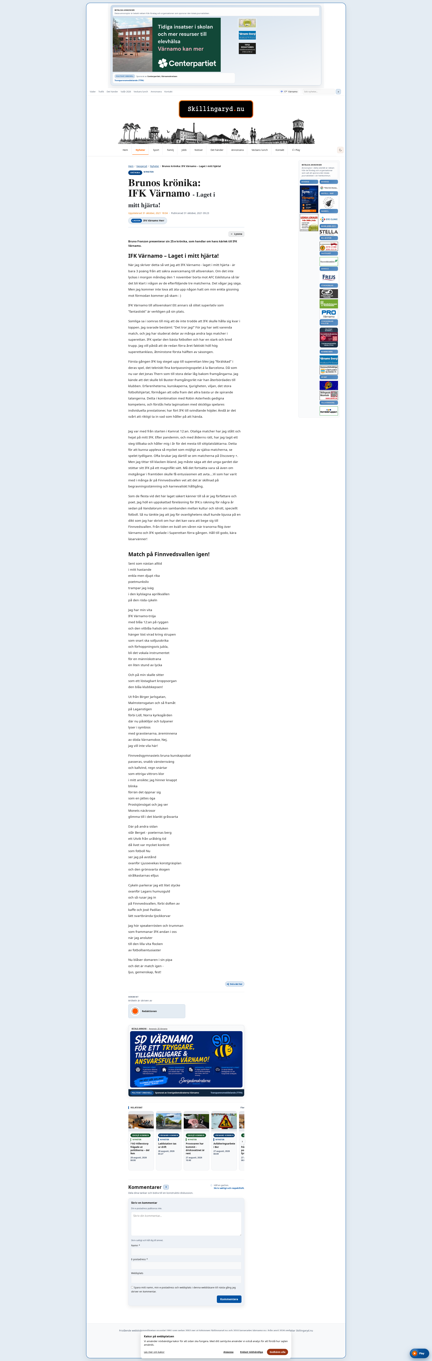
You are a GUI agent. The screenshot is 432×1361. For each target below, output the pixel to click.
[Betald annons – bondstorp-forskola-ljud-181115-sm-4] (247, 48)
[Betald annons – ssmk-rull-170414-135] (329, 395)
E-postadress (139, 1259)
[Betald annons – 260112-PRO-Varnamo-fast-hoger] (329, 314)
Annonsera (156, 91)
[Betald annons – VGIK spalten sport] (329, 385)
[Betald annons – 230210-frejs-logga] (329, 277)
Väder (93, 91)
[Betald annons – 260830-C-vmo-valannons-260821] (174, 45)
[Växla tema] (340, 150)
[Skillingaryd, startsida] (216, 109)
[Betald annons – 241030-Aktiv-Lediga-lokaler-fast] (309, 222)
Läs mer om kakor (154, 1352)
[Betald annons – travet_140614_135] (329, 293)
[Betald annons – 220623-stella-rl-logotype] (329, 232)
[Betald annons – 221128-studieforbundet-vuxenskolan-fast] (329, 304)
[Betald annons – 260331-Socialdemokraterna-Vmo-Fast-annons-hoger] (329, 336)
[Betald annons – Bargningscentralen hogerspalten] (329, 246)
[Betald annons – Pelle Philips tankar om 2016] (247, 35)
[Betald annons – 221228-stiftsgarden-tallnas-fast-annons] (329, 202)
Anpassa (228, 1352)
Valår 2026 (126, 91)
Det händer (112, 91)
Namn (135, 1245)
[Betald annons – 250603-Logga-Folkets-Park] (329, 188)
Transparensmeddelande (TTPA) (129, 80)
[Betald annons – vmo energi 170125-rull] (329, 360)
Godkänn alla (278, 1352)
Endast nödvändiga (251, 1352)
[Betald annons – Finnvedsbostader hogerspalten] (329, 261)
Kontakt (168, 91)
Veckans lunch (141, 91)
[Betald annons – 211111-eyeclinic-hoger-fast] (329, 219)
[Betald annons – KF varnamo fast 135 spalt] (329, 370)
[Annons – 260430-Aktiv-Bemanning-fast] (247, 23)
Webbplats (137, 1273)
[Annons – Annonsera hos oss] (309, 199)
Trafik (101, 91)
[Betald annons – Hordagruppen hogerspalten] (329, 410)
